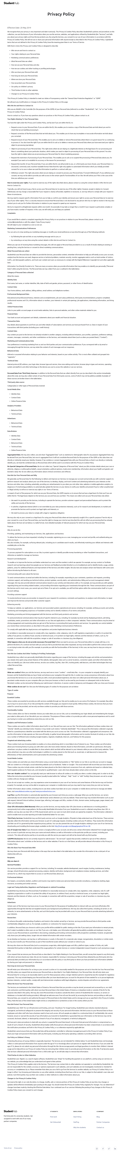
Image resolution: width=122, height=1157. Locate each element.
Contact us (100, 1127)
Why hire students (79, 1127)
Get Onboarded (55, 1122)
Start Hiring (77, 1117)
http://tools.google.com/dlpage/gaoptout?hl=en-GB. (73, 826)
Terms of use (8, 1148)
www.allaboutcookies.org (23, 791)
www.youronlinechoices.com (45, 791)
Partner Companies (103, 1122)
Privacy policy (18, 1148)
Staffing (76, 1122)
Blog (98, 1117)
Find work (53, 1117)
